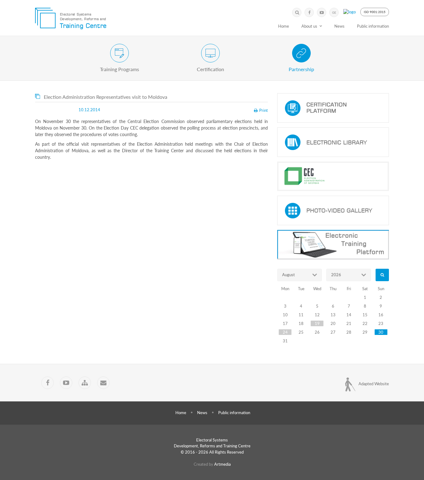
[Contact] (103, 383)
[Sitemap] (85, 383)
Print (263, 110)
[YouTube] (321, 12)
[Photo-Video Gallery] (333, 210)
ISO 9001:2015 (375, 12)
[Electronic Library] (333, 142)
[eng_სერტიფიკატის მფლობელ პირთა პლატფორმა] (333, 108)
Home (283, 26)
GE (334, 12)
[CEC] (333, 176)
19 (317, 323)
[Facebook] (309, 12)
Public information (373, 26)
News (339, 26)
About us (309, 26)
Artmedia (222, 464)
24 (285, 332)
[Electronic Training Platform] (333, 244)
